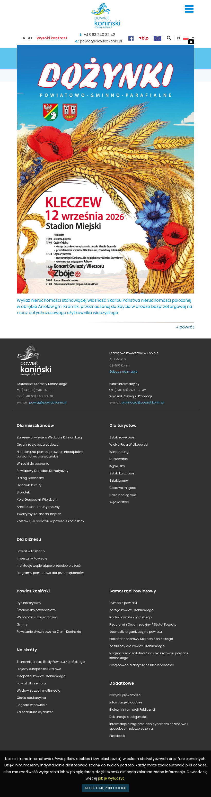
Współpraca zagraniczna (37, 617)
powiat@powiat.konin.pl (48, 402)
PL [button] (179, 38)
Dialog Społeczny (30, 478)
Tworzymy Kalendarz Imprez (39, 514)
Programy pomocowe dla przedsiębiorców (50, 573)
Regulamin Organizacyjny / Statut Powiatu (143, 624)
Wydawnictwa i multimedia (38, 690)
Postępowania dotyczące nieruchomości (141, 665)
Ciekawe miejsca (122, 487)
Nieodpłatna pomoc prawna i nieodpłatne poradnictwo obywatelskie (50, 454)
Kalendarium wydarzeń (35, 712)
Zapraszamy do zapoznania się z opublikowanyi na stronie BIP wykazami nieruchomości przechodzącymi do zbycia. (104, 297)
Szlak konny (118, 480)
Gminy (22, 624)
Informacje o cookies (125, 702)
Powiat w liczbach (31, 551)
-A (23, 38)
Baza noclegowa (122, 495)
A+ (30, 38)
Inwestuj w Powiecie (32, 558)
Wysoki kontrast (52, 38)
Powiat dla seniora (31, 683)
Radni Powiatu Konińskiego (130, 617)
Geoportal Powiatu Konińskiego (41, 676)
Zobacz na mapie (123, 371)
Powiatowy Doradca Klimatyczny (42, 471)
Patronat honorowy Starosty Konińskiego (141, 639)
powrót (186, 327)
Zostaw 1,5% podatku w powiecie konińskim (50, 521)
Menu (189, 9)
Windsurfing (119, 452)
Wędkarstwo (119, 502)
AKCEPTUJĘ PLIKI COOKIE (105, 788)
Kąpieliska (117, 466)
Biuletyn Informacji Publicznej (132, 709)
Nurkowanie (118, 459)
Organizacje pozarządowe (37, 444)
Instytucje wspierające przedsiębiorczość (49, 565)
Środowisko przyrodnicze (36, 610)
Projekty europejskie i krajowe (39, 669)
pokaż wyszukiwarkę (169, 38)
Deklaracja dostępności (128, 716)
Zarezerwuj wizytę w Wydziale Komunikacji (50, 437)
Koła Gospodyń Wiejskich (37, 499)
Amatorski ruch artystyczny (38, 507)
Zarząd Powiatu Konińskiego (131, 610)
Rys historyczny (29, 603)
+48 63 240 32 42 (99, 34)
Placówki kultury (29, 485)
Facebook (117, 736)
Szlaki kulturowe (121, 473)
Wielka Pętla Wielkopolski (128, 444)
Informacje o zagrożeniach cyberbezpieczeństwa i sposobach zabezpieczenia (148, 726)
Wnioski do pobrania (33, 463)
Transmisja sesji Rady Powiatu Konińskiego (51, 661)
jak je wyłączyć (111, 778)
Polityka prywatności (125, 695)
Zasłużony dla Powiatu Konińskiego (136, 646)
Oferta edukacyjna (31, 697)
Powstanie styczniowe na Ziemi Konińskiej (49, 631)
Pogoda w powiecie (32, 705)
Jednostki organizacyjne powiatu (135, 631)
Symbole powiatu (123, 603)
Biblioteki (23, 492)
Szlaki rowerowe (121, 437)
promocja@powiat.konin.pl (143, 402)
